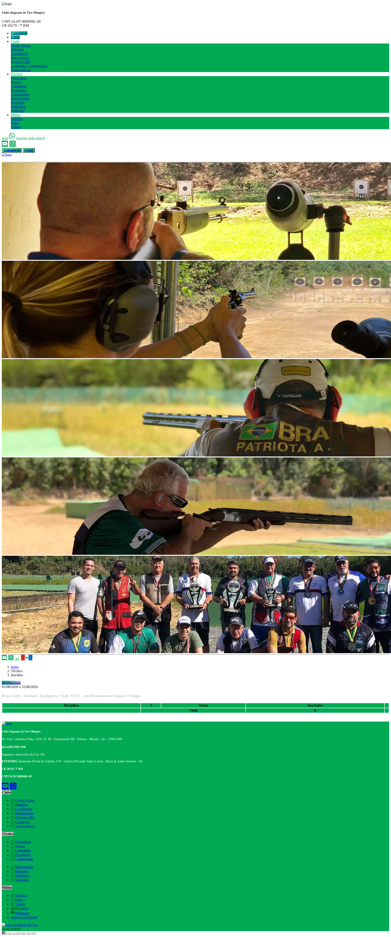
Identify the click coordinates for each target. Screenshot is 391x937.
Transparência (21, 70)
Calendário (18, 86)
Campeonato (20, 94)
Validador (18, 111)
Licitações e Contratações (29, 66)
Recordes (17, 102)
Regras (16, 82)
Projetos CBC (21, 62)
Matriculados (20, 98)
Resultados (18, 90)
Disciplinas (19, 78)
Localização (19, 54)
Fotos (15, 123)
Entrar (15, 37)
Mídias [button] (16, 115)
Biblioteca (18, 107)
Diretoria (17, 49)
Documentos (20, 58)
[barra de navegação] (37, 151)
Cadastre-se (19, 33)
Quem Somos (20, 45)
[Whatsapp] (13, 138)
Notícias (17, 119)
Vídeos (16, 127)
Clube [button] (15, 41)
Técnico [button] (16, 74)
